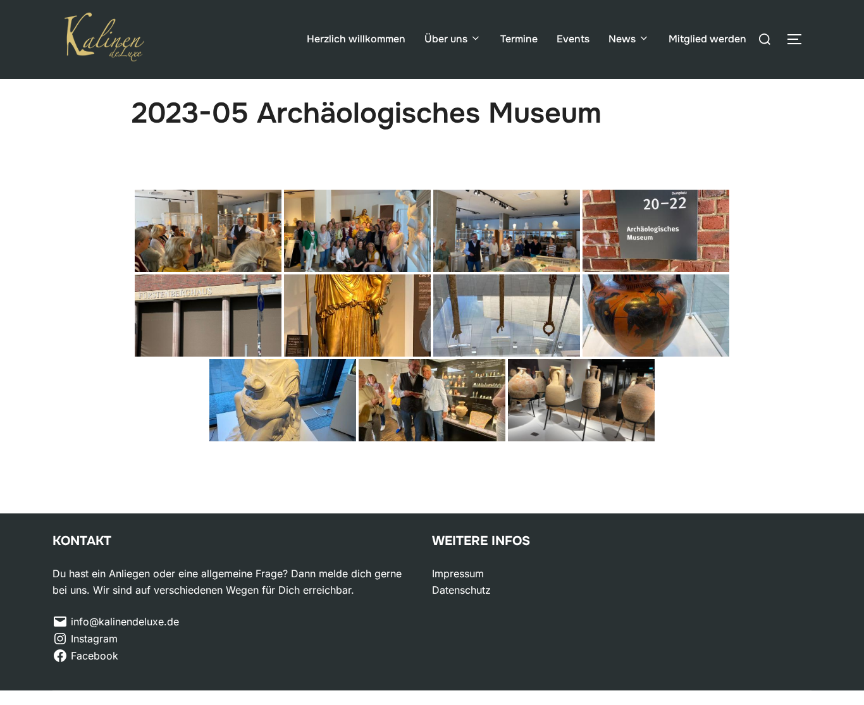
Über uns (445, 39)
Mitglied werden (707, 39)
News (622, 39)
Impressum (458, 573)
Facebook (94, 655)
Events (573, 39)
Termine (519, 39)
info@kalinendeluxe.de (125, 621)
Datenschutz (461, 590)
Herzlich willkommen (356, 39)
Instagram (94, 638)
